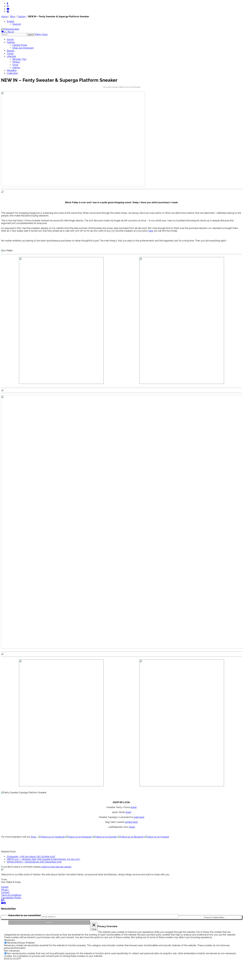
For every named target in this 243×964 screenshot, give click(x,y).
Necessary (12, 942)
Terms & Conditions (11, 895)
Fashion (22, 16)
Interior (16, 67)
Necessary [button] (9, 940)
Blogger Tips (19, 59)
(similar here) (131, 822)
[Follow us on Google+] (105, 836)
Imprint (4, 887)
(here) (134, 807)
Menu (38, 34)
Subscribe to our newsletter (24, 915)
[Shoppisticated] (10, 29)
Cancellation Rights (11, 897)
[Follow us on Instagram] (78, 836)
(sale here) (139, 817)
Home (4, 16)
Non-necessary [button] (12, 950)
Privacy (5, 889)
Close (45, 34)
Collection (12, 73)
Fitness (16, 61)
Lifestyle (11, 56)
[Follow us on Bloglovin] (131, 836)
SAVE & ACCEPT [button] (12, 958)
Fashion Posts (19, 45)
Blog (12, 16)
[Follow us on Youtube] (156, 836)
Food (15, 64)
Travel (10, 53)
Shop (33, 836)
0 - (9, 31)
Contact (5, 892)
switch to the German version (56, 866)
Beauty (10, 50)
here (150, 230)
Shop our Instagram (23, 47)
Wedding (11, 70)
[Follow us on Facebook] (51, 836)
